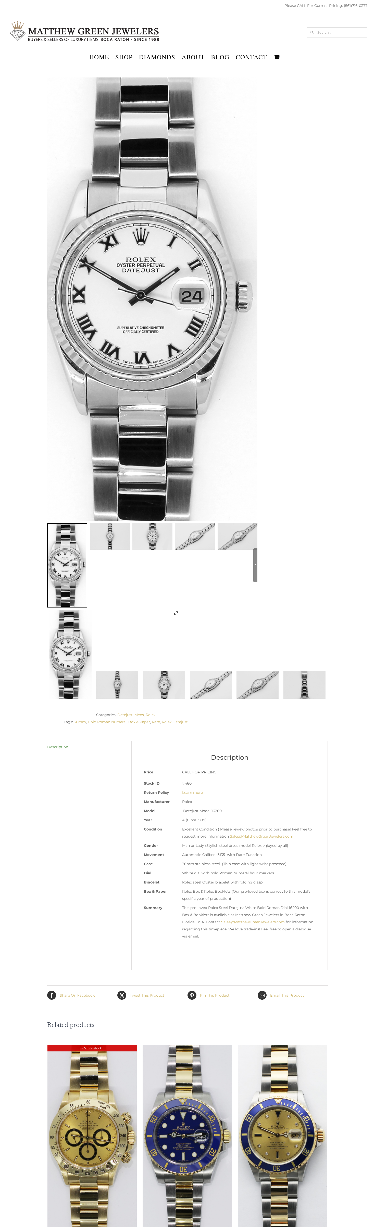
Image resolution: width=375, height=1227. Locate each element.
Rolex (150, 715)
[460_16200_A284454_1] (117, 685)
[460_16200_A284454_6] (304, 685)
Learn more (192, 792)
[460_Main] (70, 654)
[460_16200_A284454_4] (164, 685)
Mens (139, 715)
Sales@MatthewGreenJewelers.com (261, 836)
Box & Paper (139, 722)
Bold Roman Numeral (107, 722)
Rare (156, 722)
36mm (80, 722)
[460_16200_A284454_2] (211, 685)
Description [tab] (57, 747)
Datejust (125, 715)
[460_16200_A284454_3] (257, 685)
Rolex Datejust (175, 722)
